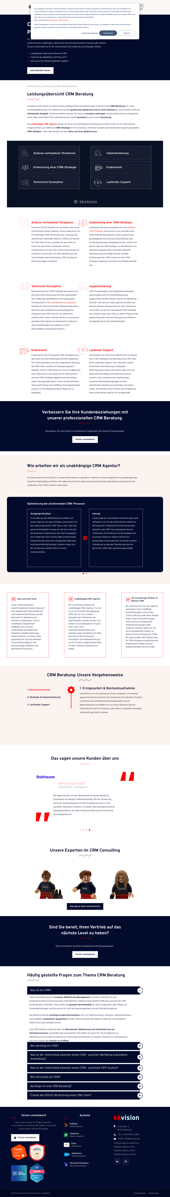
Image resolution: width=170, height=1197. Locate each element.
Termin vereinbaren (27, 1137)
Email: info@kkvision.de (129, 1139)
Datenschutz (63, 20)
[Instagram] (125, 1161)
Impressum (54, 20)
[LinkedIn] (117, 1161)
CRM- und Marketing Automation (61, 302)
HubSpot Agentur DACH (125, 1154)
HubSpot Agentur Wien (124, 1150)
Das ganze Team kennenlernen (85, 906)
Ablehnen (126, 33)
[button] (83, 573)
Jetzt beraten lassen (40, 70)
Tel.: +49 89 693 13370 (128, 1134)
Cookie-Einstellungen (89, 33)
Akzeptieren (108, 33)
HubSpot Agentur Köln (124, 1147)
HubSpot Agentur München (126, 1143)
